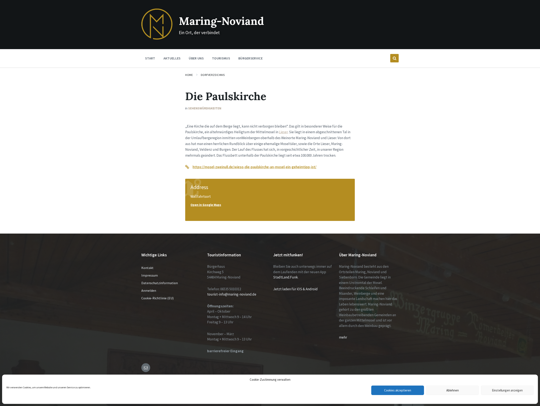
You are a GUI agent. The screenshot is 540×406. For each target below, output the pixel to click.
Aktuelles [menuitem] (172, 58)
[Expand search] (394, 58)
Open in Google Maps (205, 205)
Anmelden (148, 290)
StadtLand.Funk (285, 277)
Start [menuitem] (150, 58)
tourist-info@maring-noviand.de (231, 294)
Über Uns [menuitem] (196, 58)
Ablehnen (452, 390)
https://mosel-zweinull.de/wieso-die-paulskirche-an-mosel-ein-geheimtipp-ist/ (254, 167)
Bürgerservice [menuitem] (250, 58)
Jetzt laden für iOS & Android (295, 289)
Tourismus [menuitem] (221, 58)
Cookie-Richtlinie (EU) (157, 298)
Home (189, 75)
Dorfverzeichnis (213, 75)
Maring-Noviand (221, 21)
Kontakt (147, 268)
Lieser (283, 132)
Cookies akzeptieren (397, 390)
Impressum (149, 275)
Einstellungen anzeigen (507, 390)
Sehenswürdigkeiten (204, 108)
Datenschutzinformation (159, 283)
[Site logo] (157, 38)
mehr (343, 337)
